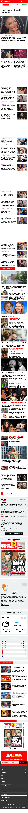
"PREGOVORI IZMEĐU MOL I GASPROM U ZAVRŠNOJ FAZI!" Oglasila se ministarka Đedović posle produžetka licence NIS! (12, 523)
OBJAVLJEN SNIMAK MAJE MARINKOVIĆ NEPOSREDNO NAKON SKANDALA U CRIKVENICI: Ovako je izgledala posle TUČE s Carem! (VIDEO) (8, 477)
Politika (14, 701)
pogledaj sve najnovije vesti (14, 533)
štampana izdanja (9, 721)
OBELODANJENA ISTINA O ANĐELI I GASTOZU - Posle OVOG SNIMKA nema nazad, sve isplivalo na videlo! (8, 220)
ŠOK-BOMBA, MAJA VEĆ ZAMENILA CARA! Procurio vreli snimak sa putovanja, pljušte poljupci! (8, 486)
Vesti (11, 4)
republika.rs (12, 807)
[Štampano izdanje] (13, 735)
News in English (6, 797)
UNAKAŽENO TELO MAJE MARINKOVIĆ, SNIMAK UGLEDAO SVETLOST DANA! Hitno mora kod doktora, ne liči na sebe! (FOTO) (8, 203)
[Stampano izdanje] (14, 559)
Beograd (5, 617)
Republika (4, 800)
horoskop (14, 581)
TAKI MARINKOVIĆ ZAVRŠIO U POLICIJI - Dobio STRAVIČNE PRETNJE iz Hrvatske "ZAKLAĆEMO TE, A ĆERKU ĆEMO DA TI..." (8, 159)
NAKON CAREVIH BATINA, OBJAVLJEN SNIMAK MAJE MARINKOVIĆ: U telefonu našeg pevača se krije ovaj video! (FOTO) (8, 167)
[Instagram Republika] (19, 804)
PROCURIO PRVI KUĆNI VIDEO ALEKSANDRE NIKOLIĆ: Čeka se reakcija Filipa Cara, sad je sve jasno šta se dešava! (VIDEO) (8, 142)
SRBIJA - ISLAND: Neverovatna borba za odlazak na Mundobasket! (13, 517)
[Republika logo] (6, 1)
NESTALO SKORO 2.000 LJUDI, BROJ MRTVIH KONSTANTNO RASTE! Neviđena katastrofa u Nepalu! (13, 506)
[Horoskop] (23, 1)
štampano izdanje (14, 539)
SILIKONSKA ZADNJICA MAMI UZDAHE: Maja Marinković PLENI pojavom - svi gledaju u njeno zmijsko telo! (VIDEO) (13, 38)
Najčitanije (23, 499)
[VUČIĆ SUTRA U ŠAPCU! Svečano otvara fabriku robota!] (6, 704)
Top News (4, 794)
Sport (3, 778)
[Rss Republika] (14, 804)
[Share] (1, 17)
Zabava (3, 781)
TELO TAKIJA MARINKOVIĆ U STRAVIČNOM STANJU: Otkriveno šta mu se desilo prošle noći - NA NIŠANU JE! (8, 150)
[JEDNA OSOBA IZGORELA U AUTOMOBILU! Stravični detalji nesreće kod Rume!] (6, 678)
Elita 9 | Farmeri (6, 785)
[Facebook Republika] (9, 804)
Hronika (14, 675)
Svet (13, 666)
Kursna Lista (14, 638)
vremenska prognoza (14, 612)
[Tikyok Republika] (11, 804)
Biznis (3, 788)
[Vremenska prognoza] (21, 1)
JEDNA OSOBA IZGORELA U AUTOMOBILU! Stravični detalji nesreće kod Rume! (12, 512)
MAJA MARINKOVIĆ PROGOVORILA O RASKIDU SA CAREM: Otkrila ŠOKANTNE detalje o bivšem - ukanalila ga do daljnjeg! (6, 63)
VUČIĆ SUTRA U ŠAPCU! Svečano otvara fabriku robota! (12, 529)
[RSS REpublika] (16, 804)
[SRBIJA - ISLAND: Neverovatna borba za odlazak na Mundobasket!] (6, 686)
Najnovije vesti (6, 662)
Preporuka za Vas (7, 268)
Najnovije (4, 499)
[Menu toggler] (26, 2)
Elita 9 (2, 35)
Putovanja (4, 791)
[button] (23, 584)
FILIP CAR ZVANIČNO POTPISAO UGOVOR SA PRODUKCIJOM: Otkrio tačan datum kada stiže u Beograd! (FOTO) (8, 194)
